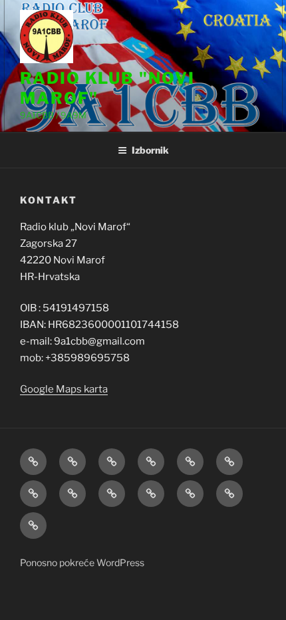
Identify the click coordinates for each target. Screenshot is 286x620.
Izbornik (150, 150)
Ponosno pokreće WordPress (82, 562)
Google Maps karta (64, 389)
